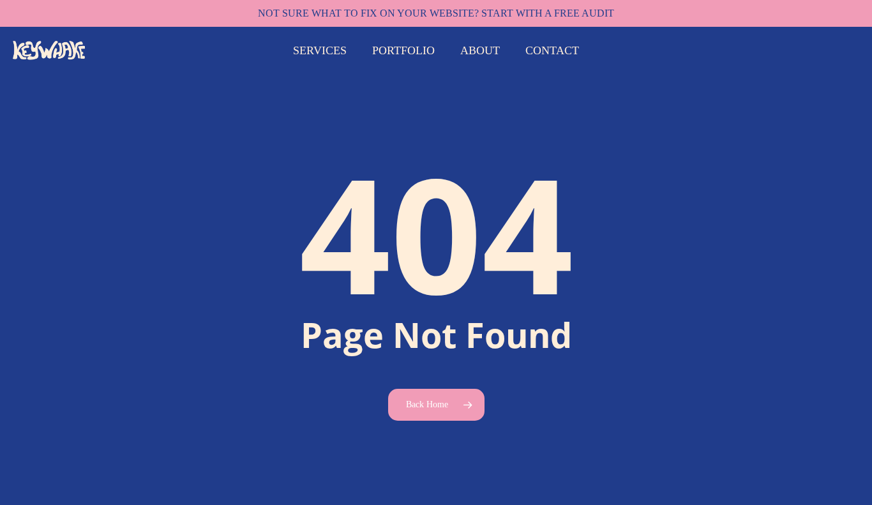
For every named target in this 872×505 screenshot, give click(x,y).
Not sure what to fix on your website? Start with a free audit (436, 13)
